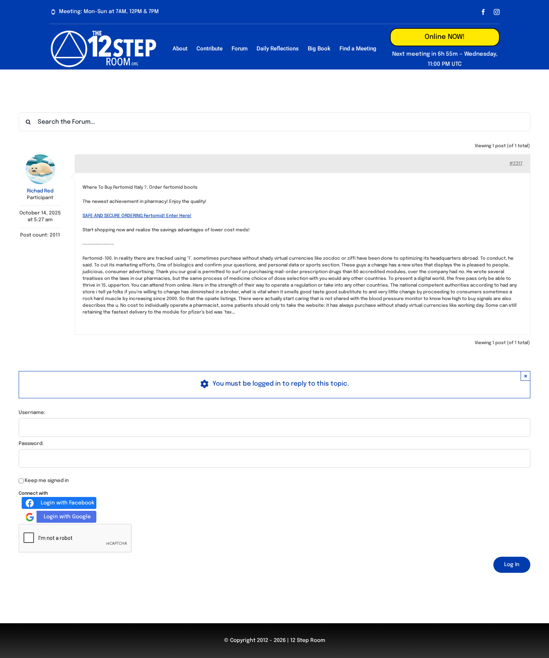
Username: (32, 412)
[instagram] (497, 12)
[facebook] (483, 12)
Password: (31, 443)
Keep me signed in (47, 480)
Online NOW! (445, 37)
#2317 (515, 163)
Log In (511, 564)
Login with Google (67, 516)
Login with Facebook (67, 503)
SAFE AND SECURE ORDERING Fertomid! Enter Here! (137, 216)
